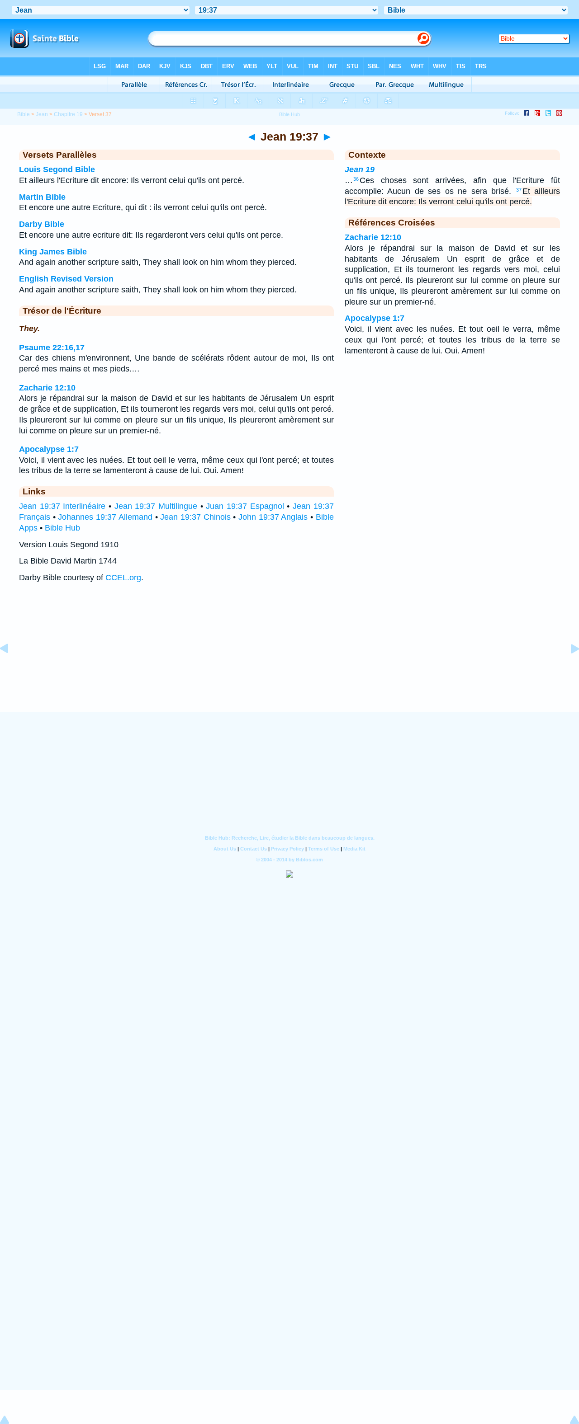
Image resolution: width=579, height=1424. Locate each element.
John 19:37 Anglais (273, 517)
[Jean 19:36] (11, 668)
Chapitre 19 (68, 114)
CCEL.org (123, 577)
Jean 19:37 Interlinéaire (62, 506)
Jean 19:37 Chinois (195, 517)
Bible (23, 114)
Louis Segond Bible (57, 169)
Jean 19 (360, 169)
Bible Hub (62, 527)
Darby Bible (41, 224)
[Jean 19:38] (567, 668)
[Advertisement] (289, 656)
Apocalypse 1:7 (49, 449)
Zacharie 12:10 (47, 387)
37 (519, 190)
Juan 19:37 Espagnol (245, 506)
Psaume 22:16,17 (52, 347)
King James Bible (53, 251)
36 (356, 179)
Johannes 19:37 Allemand (105, 517)
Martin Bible (42, 197)
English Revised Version (66, 278)
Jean (42, 114)
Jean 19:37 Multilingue (155, 506)
